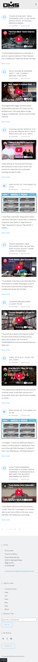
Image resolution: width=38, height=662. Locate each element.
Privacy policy (9, 550)
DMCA (6, 609)
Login (6, 592)
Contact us (8, 646)
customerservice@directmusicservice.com (19, 571)
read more (6, 63)
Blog (6, 602)
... (21, 172)
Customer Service (10, 589)
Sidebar (3, 660)
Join (5, 596)
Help (6, 606)
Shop (6, 599)
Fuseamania (14, 26)
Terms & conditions (11, 554)
